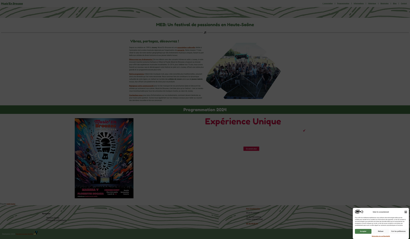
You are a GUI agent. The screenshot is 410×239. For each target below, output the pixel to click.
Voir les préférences (398, 231)
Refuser (380, 231)
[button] (406, 212)
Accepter (363, 231)
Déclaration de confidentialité (381, 236)
